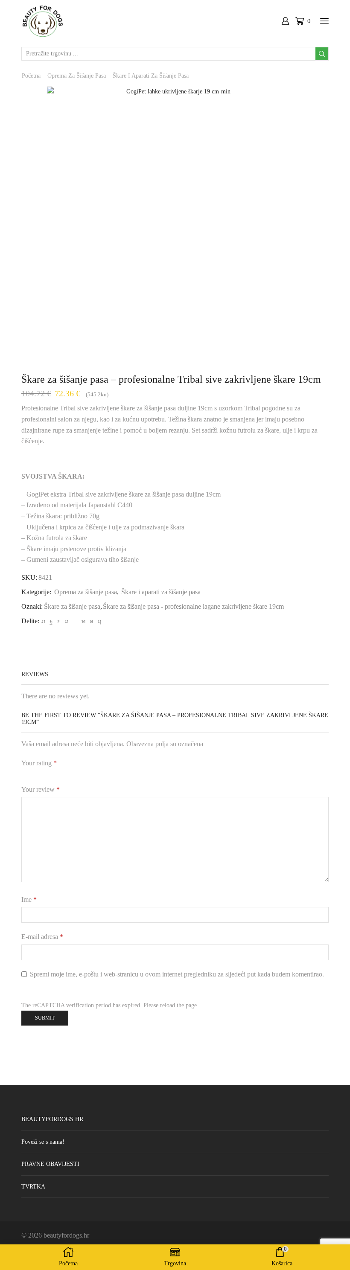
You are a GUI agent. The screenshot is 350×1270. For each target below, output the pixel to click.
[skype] (98, 621)
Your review (40, 789)
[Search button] (321, 53)
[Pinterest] (66, 621)
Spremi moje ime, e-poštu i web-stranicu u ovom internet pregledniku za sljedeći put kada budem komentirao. (177, 974)
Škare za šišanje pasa (72, 606)
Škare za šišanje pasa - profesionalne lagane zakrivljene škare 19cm (193, 606)
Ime (29, 899)
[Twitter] (43, 621)
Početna (31, 76)
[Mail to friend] (74, 621)
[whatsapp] (92, 621)
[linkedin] (83, 621)
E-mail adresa (42, 936)
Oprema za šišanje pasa (76, 76)
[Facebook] (51, 621)
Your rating (39, 763)
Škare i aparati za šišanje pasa (151, 76)
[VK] (59, 621)
